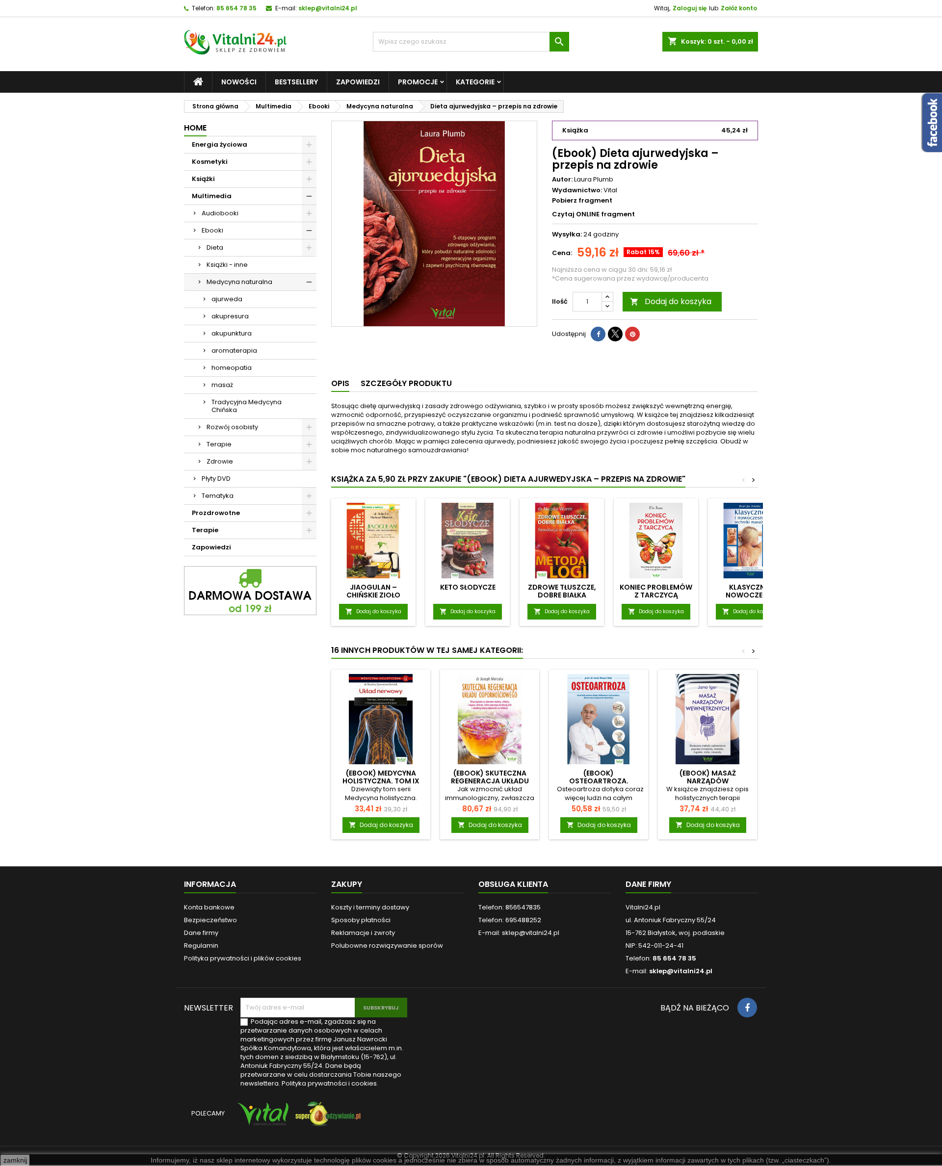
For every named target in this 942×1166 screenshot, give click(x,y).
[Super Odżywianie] (326, 1118)
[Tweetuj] (615, 334)
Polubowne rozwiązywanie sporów (387, 945)
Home (195, 127)
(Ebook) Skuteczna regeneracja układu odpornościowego (490, 781)
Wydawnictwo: (577, 190)
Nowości (239, 82)
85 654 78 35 (236, 8)
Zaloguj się (689, 8)
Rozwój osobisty (232, 427)
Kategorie (475, 82)
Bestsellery (296, 82)
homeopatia (231, 367)
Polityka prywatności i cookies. (330, 1083)
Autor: (562, 179)
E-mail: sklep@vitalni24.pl (518, 932)
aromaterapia (234, 350)
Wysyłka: (567, 234)
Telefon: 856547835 (509, 907)
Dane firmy (201, 932)
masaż (222, 384)
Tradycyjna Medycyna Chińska (246, 406)
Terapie (219, 444)
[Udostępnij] (598, 334)
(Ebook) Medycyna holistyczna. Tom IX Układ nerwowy (380, 781)
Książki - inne (227, 264)
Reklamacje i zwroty (363, 932)
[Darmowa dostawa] (250, 590)
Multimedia (212, 196)
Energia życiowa (219, 144)
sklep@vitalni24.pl (327, 8)
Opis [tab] (340, 383)
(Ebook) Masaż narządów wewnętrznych (707, 781)
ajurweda (226, 299)
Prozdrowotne (216, 513)
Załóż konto (739, 8)
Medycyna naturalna (239, 281)
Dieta (215, 247)
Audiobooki (220, 213)
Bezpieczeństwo (210, 920)
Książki (203, 178)
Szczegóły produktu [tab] (406, 383)
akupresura (230, 316)
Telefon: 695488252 (509, 920)
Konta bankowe (209, 907)
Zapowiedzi (358, 82)
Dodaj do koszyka (670, 301)
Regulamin (201, 945)
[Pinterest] (632, 334)
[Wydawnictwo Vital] (261, 1118)
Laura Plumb (593, 179)
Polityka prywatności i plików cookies (242, 958)
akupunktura (231, 333)
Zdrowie (220, 461)
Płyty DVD (216, 478)
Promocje (418, 82)
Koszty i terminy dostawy (370, 907)
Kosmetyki (210, 161)
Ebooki (212, 230)
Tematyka (218, 495)
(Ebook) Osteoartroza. (598, 777)
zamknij (15, 1160)
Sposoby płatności (361, 920)
